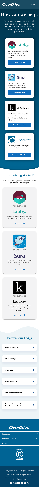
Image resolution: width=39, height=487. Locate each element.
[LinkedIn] (22, 483)
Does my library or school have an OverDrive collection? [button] (17, 405)
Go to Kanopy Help (19, 125)
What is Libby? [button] (10, 359)
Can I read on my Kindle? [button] (14, 392)
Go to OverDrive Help (19, 155)
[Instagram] (14, 483)
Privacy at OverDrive (15, 475)
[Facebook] (11, 483)
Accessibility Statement (24, 477)
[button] (19, 434)
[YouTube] (18, 483)
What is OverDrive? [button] (12, 347)
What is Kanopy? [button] (11, 381)
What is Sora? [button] (10, 370)
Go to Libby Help (19, 62)
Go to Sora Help (19, 92)
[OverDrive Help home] (11, 4)
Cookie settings (19, 479)
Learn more (18, 223)
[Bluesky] (25, 483)
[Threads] (28, 483)
